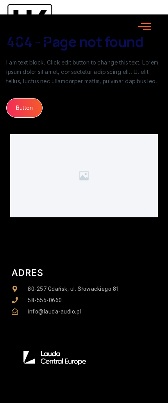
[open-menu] (145, 27)
